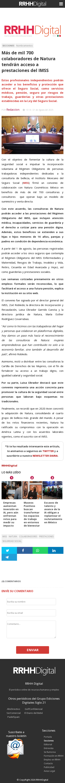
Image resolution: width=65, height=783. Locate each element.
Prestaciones (46, 536)
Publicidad (49, 767)
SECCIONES (8, 45)
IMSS (4, 536)
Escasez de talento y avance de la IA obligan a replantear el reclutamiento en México (53, 512)
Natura (13, 536)
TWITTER (48, 451)
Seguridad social (11, 541)
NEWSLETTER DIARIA (45, 455)
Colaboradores (28, 536)
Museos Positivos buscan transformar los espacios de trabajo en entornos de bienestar (32, 514)
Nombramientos (24, 45)
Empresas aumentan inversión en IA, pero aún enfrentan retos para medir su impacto (11, 514)
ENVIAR (32, 650)
